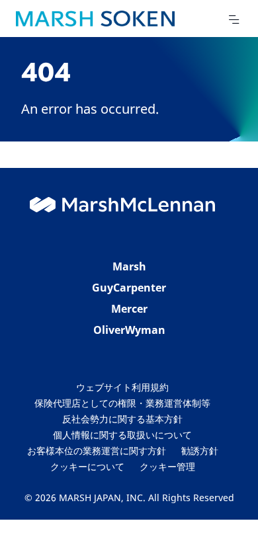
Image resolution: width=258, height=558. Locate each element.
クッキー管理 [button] (167, 466)
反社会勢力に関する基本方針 (122, 419)
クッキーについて (87, 466)
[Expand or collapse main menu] (233, 19)
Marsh (129, 266)
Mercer (129, 308)
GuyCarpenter (129, 287)
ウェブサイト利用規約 (122, 387)
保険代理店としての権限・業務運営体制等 (122, 403)
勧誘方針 (199, 450)
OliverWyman (129, 330)
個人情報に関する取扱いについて (122, 434)
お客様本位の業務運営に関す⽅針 (96, 450)
